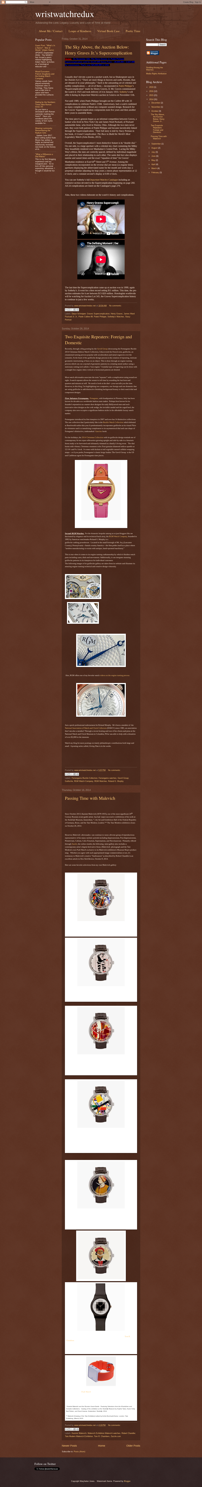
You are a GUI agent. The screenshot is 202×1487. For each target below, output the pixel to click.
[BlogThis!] (69, 309)
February (155, 172)
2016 (151, 91)
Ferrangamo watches (108, 778)
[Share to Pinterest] (77, 309)
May (153, 160)
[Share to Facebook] (74, 309)
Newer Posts (69, 1445)
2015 (151, 95)
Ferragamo (94, 398)
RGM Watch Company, (118, 536)
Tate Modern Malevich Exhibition (79, 1436)
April (153, 164)
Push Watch (86, 1392)
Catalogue (104, 179)
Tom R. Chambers (102, 1436)
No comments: (115, 306)
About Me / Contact (51, 31)
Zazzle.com (116, 1436)
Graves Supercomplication (98, 314)
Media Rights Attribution (156, 74)
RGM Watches (100, 781)
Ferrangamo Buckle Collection (84, 778)
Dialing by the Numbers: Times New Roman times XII (45, 104)
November (156, 107)
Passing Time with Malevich (90, 798)
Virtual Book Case (108, 31)
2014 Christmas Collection (93, 437)
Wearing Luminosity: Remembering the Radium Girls (44, 130)
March (154, 168)
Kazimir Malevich (79, 1433)
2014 (151, 99)
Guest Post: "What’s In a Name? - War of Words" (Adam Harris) (45, 47)
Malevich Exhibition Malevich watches (104, 1433)
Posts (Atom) (79, 1451)
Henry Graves (117, 314)
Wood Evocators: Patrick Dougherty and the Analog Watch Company (44, 74)
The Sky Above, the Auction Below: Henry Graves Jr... (158, 117)
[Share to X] (71, 309)
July (153, 152)
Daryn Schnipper (79, 314)
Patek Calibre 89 (86, 317)
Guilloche (69, 781)
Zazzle (74, 844)
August (154, 148)
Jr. (76, 317)
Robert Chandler (128, 1433)
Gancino (98, 431)
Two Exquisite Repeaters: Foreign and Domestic (157, 128)
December (156, 103)
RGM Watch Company (83, 781)
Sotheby (123, 92)
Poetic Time (133, 31)
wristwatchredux (64, 14)
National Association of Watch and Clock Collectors (86, 728)
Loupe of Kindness (80, 31)
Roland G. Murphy (116, 781)
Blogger (127, 1481)
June (153, 156)
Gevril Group (102, 349)
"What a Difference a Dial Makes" (44, 155)
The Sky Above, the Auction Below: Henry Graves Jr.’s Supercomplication (98, 50)
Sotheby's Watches (116, 317)
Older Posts (133, 1445)
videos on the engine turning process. (115, 675)
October (155, 111)
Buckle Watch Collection (113, 422)
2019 (151, 87)
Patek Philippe (125, 86)
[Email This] (66, 309)
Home (101, 1445)
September (156, 144)
